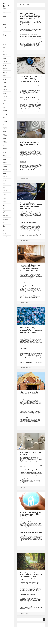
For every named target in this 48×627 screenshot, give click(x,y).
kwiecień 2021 (5, 121)
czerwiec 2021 (5, 118)
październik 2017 (5, 162)
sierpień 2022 (4, 99)
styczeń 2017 (4, 173)
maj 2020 (4, 134)
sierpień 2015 (4, 193)
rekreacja (4, 216)
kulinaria (4, 209)
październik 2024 (5, 71)
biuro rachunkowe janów (27, 97)
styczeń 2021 (4, 125)
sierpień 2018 (4, 151)
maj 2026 (4, 47)
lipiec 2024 (4, 75)
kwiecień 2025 (5, 64)
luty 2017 (4, 172)
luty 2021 (4, 124)
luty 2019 (4, 145)
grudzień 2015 (5, 187)
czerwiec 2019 (5, 142)
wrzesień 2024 (5, 72)
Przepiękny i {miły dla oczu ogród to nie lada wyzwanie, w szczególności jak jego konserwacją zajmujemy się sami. (31, 576)
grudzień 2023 (5, 83)
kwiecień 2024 (5, 78)
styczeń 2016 (4, 186)
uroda (3, 222)
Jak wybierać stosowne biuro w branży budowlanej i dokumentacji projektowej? (7, 30)
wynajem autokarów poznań (28, 222)
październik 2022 (5, 96)
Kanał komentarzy (5, 234)
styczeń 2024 (4, 82)
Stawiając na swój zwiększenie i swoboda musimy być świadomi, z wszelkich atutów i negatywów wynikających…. (31, 79)
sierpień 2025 (4, 58)
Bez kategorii (4, 201)
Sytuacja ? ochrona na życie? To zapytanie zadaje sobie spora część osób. (30, 514)
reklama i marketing (5, 215)
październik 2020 (5, 128)
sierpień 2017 (4, 163)
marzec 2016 (4, 184)
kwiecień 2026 (5, 48)
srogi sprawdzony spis (6, 5)
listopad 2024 (4, 69)
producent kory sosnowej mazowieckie (27, 595)
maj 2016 (4, 183)
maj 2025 (4, 62)
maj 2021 (4, 120)
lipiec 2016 (4, 180)
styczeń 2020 (4, 138)
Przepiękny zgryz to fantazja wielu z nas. (30, 453)
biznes (3, 202)
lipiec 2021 (4, 117)
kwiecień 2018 (5, 155)
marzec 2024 (4, 79)
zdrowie (4, 226)
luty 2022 (4, 107)
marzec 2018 (4, 156)
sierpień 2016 (4, 179)
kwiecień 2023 (5, 90)
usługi (3, 223)
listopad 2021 (4, 111)
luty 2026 (4, 51)
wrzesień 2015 (5, 191)
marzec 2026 (4, 50)
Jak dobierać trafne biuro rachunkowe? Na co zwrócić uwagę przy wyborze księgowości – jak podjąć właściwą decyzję (6, 34)
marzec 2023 (4, 92)
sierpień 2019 (4, 141)
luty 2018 (4, 158)
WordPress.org (5, 236)
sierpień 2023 (4, 86)
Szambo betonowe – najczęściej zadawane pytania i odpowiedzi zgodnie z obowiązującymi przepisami (7, 19)
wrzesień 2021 (5, 114)
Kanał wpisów (5, 233)
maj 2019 (4, 144)
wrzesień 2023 (5, 85)
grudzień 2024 (5, 68)
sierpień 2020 (4, 131)
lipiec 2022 (4, 100)
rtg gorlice (23, 161)
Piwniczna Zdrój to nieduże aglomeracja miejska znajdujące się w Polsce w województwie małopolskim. (30, 267)
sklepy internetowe (5, 219)
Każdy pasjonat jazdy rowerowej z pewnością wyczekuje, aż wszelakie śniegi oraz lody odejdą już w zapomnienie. (31, 330)
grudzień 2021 (5, 110)
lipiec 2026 (4, 44)
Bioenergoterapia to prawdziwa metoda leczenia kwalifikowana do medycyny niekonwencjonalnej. (30, 15)
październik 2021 (5, 113)
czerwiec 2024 (5, 76)
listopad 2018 (4, 149)
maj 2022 (4, 103)
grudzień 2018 (5, 148)
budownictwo (4, 204)
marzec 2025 (4, 65)
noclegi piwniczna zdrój (27, 286)
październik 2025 (5, 57)
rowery (30, 367)
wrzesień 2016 (5, 177)
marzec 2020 (4, 137)
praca (3, 212)
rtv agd (4, 218)
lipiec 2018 (4, 152)
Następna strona (44, 619)
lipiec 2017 (4, 165)
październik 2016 (5, 176)
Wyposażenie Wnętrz (6, 225)
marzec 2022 (4, 106)
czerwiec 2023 (5, 89)
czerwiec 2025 (5, 61)
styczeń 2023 (4, 93)
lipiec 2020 (4, 132)
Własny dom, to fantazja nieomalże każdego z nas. (29, 393)
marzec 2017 (4, 170)
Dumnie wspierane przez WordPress (24, 625)
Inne (3, 208)
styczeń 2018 (4, 159)
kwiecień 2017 (5, 169)
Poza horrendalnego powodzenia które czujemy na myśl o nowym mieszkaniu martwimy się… (31, 205)
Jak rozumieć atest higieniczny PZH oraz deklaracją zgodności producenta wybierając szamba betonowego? (7, 23)
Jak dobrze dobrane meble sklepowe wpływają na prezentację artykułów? (6, 27)
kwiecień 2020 (5, 135)
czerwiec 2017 (5, 166)
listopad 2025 (4, 55)
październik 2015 (5, 190)
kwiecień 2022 (5, 104)
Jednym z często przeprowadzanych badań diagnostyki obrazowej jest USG (30, 143)
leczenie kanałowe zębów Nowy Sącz (31, 470)
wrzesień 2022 (5, 97)
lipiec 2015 (4, 194)
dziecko (4, 205)
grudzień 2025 (5, 54)
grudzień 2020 (5, 127)
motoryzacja (4, 211)
